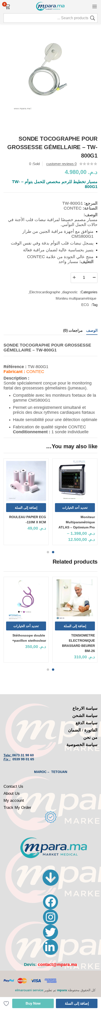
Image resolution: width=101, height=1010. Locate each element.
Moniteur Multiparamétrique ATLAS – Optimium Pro (76, 522)
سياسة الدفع (86, 722)
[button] (8, 6)
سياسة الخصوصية (81, 744)
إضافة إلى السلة (77, 1003)
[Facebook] (50, 901)
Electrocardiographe (44, 292)
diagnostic (70, 292)
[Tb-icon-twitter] (50, 932)
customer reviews (61, 164)
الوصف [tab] (91, 330)
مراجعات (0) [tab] (73, 330)
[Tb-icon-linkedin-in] (50, 947)
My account (14, 800)
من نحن (90, 737)
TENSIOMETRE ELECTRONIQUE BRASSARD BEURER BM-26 (78, 643)
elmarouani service (29, 990)
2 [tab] (48, 552)
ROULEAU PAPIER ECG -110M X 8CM (27, 519)
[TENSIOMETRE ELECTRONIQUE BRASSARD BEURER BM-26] (75, 599)
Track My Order (17, 807)
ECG (85, 305)
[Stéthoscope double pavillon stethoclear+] (26, 599)
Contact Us (13, 786)
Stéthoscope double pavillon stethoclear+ (29, 637)
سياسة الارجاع (85, 708)
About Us (12, 793)
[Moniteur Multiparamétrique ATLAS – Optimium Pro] (75, 481)
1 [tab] (53, 552)
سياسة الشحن (84, 715)
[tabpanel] (74, 503)
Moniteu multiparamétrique (76, 298)
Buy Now (33, 1003)
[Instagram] (50, 916)
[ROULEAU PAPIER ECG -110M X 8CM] (26, 481)
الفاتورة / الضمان (82, 730)
